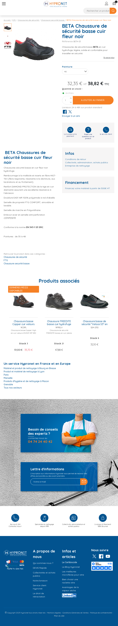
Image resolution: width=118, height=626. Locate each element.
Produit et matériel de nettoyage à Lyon (24, 371)
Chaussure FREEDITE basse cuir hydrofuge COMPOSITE (59, 323)
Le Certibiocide (69, 562)
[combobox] (75, 71)
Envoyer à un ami (71, 116)
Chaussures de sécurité (15, 257)
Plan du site (59, 616)
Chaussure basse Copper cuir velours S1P (23, 323)
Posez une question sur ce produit (88, 136)
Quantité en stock (71, 89)
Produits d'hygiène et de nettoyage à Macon (26, 381)
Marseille (8, 378)
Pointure (67, 66)
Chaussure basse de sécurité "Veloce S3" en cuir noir (95, 323)
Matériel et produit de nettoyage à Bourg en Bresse (30, 368)
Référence (67, 41)
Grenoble (8, 384)
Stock (22, 343)
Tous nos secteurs (13, 387)
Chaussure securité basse (17, 263)
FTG (6, 260)
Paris (6, 374)
